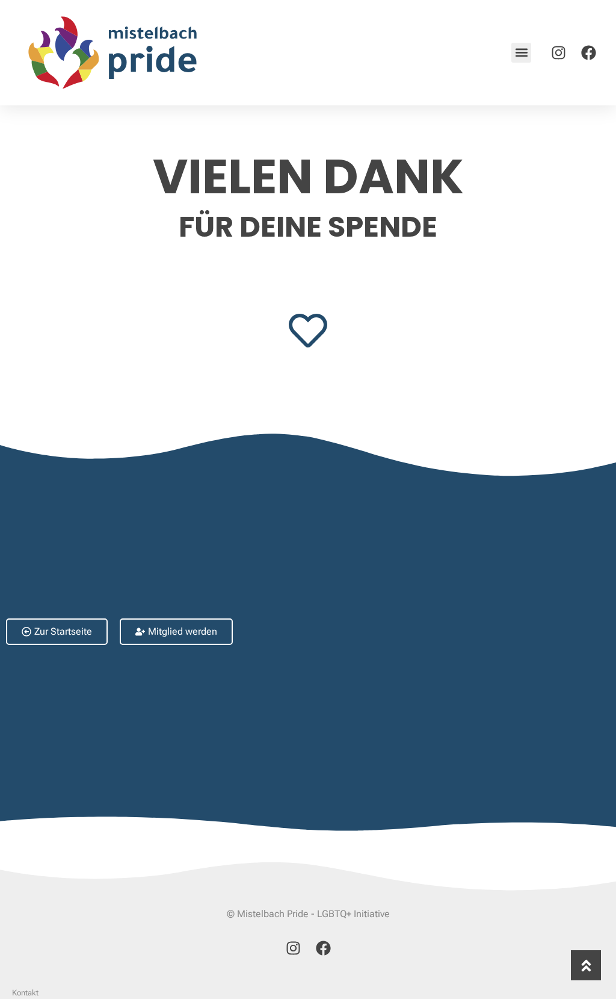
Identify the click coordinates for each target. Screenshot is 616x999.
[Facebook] (588, 52)
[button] (521, 53)
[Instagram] (558, 52)
